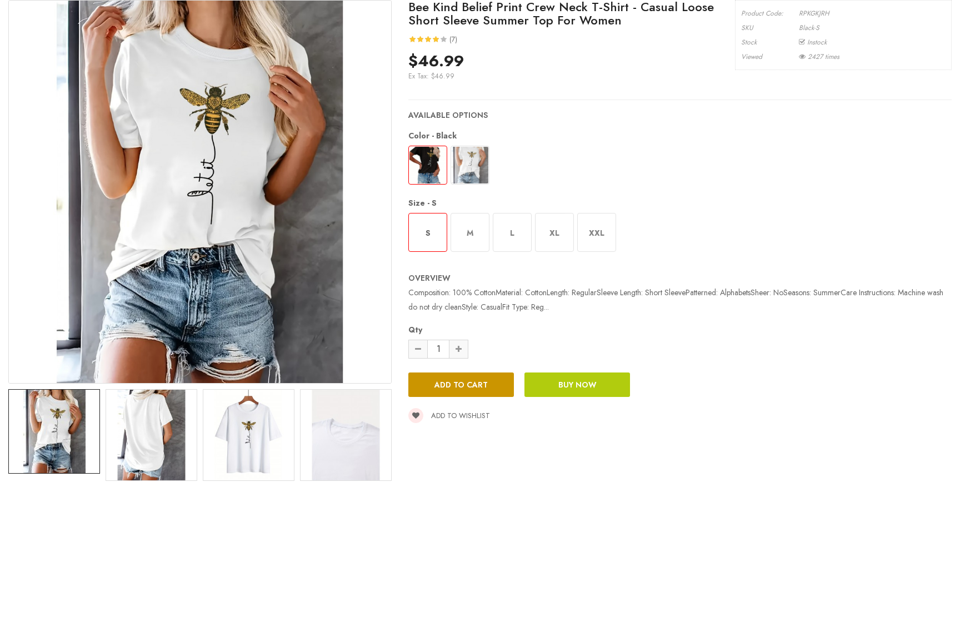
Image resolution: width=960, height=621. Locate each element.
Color (432, 135)
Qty (415, 329)
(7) (453, 39)
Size (422, 202)
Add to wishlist (459, 415)
